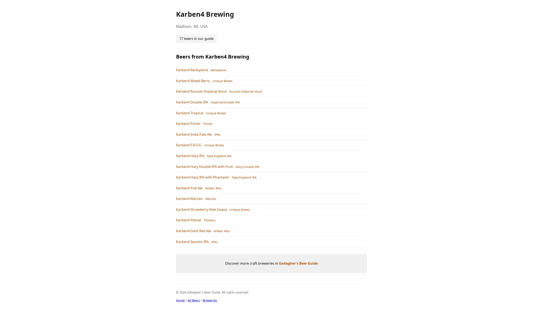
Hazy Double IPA (247, 167)
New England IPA (219, 156)
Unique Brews (222, 81)
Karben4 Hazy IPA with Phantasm (202, 177)
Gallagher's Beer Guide (298, 263)
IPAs (217, 135)
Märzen (210, 199)
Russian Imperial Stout (245, 91)
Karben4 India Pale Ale (194, 134)
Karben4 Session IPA (192, 241)
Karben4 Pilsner (189, 220)
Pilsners (210, 220)
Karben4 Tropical (189, 113)
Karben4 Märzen (189, 198)
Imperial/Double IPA (225, 102)
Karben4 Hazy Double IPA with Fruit (204, 166)
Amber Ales (213, 188)
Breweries (210, 300)
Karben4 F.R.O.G (188, 145)
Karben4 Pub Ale (189, 188)
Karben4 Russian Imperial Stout (201, 91)
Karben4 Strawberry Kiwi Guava (201, 209)
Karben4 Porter (188, 123)
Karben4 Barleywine (192, 70)
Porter (208, 124)
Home (180, 300)
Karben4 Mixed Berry (193, 80)
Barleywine (218, 70)
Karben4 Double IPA (192, 102)
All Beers (194, 300)
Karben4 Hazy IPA (190, 156)
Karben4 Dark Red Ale (193, 231)
